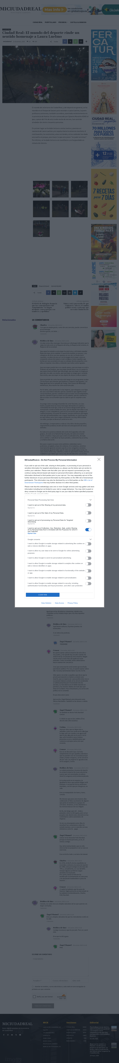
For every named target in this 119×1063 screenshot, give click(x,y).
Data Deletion (46, 603)
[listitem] (59, 500)
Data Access (59, 603)
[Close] (100, 460)
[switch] (88, 504)
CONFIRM (42, 595)
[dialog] (59, 531)
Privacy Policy (73, 603)
